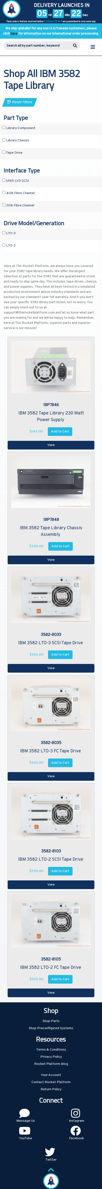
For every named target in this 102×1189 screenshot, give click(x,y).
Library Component (20, 128)
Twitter (51, 1160)
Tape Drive (14, 153)
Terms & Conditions (51, 1050)
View (51, 445)
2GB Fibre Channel (19, 205)
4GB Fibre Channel (20, 193)
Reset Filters (21, 102)
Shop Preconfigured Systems (51, 1028)
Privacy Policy (51, 1057)
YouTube (25, 1138)
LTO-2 (10, 246)
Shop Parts (51, 1021)
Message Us (25, 1121)
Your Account (51, 1075)
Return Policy (51, 1089)
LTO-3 (10, 233)
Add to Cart (60, 431)
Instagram (76, 1121)
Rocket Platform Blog (51, 1064)
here (14, 34)
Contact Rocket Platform (51, 1082)
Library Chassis (17, 140)
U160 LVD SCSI (17, 181)
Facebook (76, 1138)
